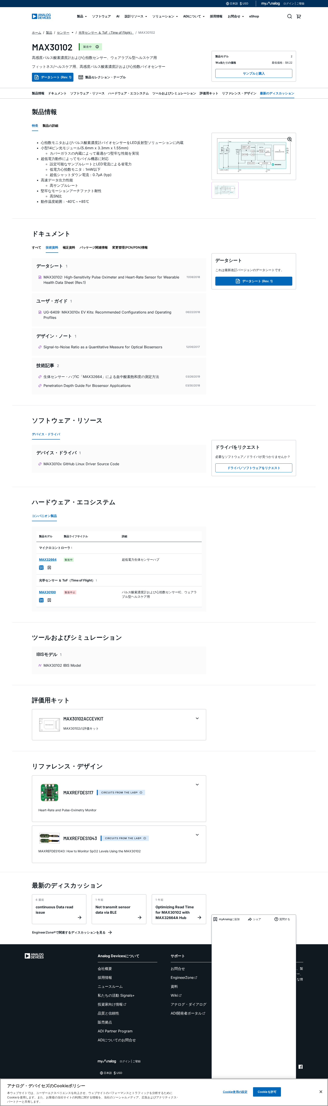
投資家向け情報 (110, 1004)
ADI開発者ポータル (186, 1013)
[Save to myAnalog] (49, 567)
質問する (284, 919)
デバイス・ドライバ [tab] (46, 434)
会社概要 (105, 968)
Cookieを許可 (267, 1092)
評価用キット (209, 93)
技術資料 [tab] (52, 247)
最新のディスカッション (277, 93)
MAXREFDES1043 (80, 838)
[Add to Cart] (41, 567)
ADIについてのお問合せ (117, 1040)
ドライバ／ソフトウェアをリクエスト (253, 468)
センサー (63, 32)
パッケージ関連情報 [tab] (94, 247)
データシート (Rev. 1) (56, 77)
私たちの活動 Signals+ (116, 995)
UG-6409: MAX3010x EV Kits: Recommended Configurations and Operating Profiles (107, 315)
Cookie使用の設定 (235, 1092)
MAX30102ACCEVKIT (83, 718)
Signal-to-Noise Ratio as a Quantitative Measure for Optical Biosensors (103, 347)
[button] (72, 32)
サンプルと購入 (254, 73)
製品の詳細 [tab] (50, 125)
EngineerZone (182, 977)
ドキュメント (57, 93)
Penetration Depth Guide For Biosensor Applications (87, 385)
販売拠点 (105, 1022)
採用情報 (105, 977)
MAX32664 (47, 559)
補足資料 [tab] (69, 247)
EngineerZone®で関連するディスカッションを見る (69, 932)
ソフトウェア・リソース (87, 93)
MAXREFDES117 (78, 792)
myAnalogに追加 (229, 919)
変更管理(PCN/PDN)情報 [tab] (130, 247)
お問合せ (178, 968)
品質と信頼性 (108, 1013)
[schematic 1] (225, 190)
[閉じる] (321, 1092)
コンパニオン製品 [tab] (44, 516)
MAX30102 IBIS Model (62, 665)
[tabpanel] (119, 172)
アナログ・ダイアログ (188, 1004)
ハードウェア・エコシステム (128, 93)
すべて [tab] (36, 247)
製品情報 (38, 93)
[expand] (197, 718)
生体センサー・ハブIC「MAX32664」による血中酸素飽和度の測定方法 (101, 376)
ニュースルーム (110, 986)
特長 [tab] (35, 125)
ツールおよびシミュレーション (174, 93)
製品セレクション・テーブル (105, 77)
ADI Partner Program (115, 1031)
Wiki (174, 995)
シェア (257, 919)
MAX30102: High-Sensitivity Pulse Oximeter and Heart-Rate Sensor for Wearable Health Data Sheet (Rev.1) (111, 280)
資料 (174, 986)
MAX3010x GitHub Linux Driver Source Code (81, 464)
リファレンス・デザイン (239, 93)
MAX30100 (47, 592)
